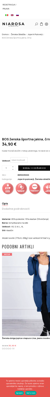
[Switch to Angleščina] (12, 15)
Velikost (6, 161)
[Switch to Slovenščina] (17, 15)
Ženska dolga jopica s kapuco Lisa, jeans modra (26, 338)
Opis (5, 203)
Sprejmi (19, 393)
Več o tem (31, 393)
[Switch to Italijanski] (6, 15)
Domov (5, 34)
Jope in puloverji (35, 34)
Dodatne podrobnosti (16, 209)
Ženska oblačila (18, 34)
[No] (46, 387)
